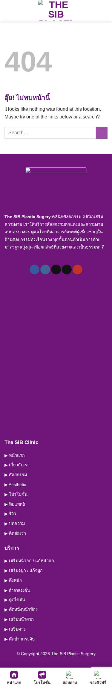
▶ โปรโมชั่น (15, 494)
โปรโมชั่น (42, 682)
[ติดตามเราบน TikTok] (56, 270)
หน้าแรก (14, 682)
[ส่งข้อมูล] (102, 132)
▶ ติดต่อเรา (15, 533)
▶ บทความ (14, 523)
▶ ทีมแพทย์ (14, 504)
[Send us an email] (67, 270)
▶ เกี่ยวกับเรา (17, 465)
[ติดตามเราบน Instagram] (45, 270)
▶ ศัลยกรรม (15, 474)
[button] (8, 10)
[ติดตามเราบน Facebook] (34, 270)
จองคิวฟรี (98, 682)
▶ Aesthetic (15, 484)
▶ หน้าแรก (14, 455)
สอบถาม (70, 682)
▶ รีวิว (10, 513)
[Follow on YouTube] (77, 270)
